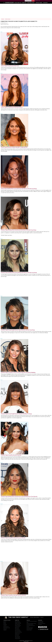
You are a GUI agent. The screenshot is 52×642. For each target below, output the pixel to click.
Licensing (4, 625)
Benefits (4, 622)
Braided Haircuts (17, 633)
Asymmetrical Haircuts (18, 632)
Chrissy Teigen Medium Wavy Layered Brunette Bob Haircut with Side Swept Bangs (19, 188)
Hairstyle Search (17, 637)
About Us (4, 621)
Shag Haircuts (17, 634)
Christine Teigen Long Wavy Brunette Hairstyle (11, 455)
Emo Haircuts (17, 635)
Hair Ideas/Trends (39, 2)
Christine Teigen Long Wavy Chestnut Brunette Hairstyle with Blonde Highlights (18, 372)
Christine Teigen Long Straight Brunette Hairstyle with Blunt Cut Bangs (16, 413)
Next (27, 355)
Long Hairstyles (17, 626)
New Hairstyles (17, 621)
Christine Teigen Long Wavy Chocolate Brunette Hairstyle (13, 595)
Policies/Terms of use (6, 627)
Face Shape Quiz (40, 622)
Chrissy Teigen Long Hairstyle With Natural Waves (12, 107)
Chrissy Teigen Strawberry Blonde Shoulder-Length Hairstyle (14, 147)
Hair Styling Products (30, 624)
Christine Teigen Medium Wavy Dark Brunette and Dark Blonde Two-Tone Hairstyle (19, 496)
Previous (1, 355)
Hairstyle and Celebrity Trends (31, 623)
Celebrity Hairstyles (18, 623)
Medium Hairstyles (18, 625)
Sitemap (4, 623)
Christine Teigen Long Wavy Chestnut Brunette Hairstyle (13, 537)
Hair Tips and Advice (30, 627)
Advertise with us (6, 626)
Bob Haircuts (17, 627)
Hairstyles (24, 2)
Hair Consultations (30, 2)
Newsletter (5, 624)
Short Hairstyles (17, 624)
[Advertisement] (26, 11)
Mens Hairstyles (17, 636)
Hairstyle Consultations (41, 623)
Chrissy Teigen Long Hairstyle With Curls (10, 65)
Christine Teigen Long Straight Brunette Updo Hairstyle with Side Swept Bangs (18, 329)
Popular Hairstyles (18, 622)
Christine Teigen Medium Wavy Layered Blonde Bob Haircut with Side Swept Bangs (19, 272)
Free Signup (40, 624)
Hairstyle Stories (17, 638)
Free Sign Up (36, 0)
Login (39, 0)
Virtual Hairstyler (17, 2)
